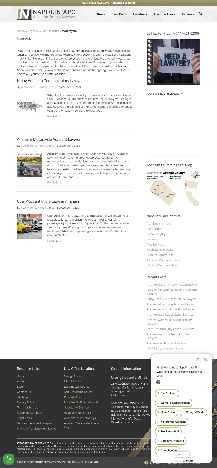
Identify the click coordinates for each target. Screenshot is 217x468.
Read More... (55, 116)
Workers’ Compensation (162, 265)
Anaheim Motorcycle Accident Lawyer (49, 139)
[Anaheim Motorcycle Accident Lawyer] (29, 164)
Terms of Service (27, 407)
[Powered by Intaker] (188, 461)
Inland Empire (72, 381)
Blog (20, 386)
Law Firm (119, 14)
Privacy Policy (26, 402)
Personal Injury (156, 234)
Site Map (22, 397)
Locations (140, 14)
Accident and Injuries (160, 223)
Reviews (188, 14)
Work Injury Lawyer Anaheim (165, 348)
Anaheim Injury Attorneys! (80, 418)
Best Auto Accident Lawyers (34, 423)
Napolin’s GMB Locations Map (82, 402)
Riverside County (74, 397)
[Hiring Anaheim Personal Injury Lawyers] (29, 105)
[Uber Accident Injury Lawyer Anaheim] (29, 226)
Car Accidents (50, 31)
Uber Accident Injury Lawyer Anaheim (48, 201)
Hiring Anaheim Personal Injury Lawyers (51, 80)
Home (101, 14)
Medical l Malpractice (160, 249)
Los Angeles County (76, 386)
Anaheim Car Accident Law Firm (167, 343)
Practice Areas (164, 14)
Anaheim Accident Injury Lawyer (37, 428)
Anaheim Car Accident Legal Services (170, 314)
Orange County (73, 376)
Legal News (24, 418)
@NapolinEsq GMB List (78, 412)
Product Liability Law (160, 255)
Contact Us (24, 392)
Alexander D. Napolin (30, 412)
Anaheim (33, 31)
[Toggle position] (198, 359)
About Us (23, 381)
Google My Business (77, 407)
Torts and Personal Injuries (163, 260)
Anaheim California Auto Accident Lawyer (173, 284)
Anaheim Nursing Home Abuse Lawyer (171, 309)
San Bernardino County (78, 392)
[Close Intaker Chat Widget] (206, 359)
